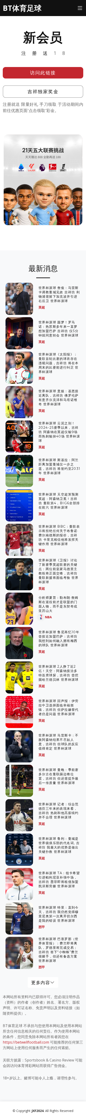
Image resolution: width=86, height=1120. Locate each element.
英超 (42, 307)
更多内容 (40, 982)
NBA (48, 617)
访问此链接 (43, 73)
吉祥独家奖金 (43, 91)
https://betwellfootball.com (26, 1042)
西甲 (42, 927)
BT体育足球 (22, 8)
